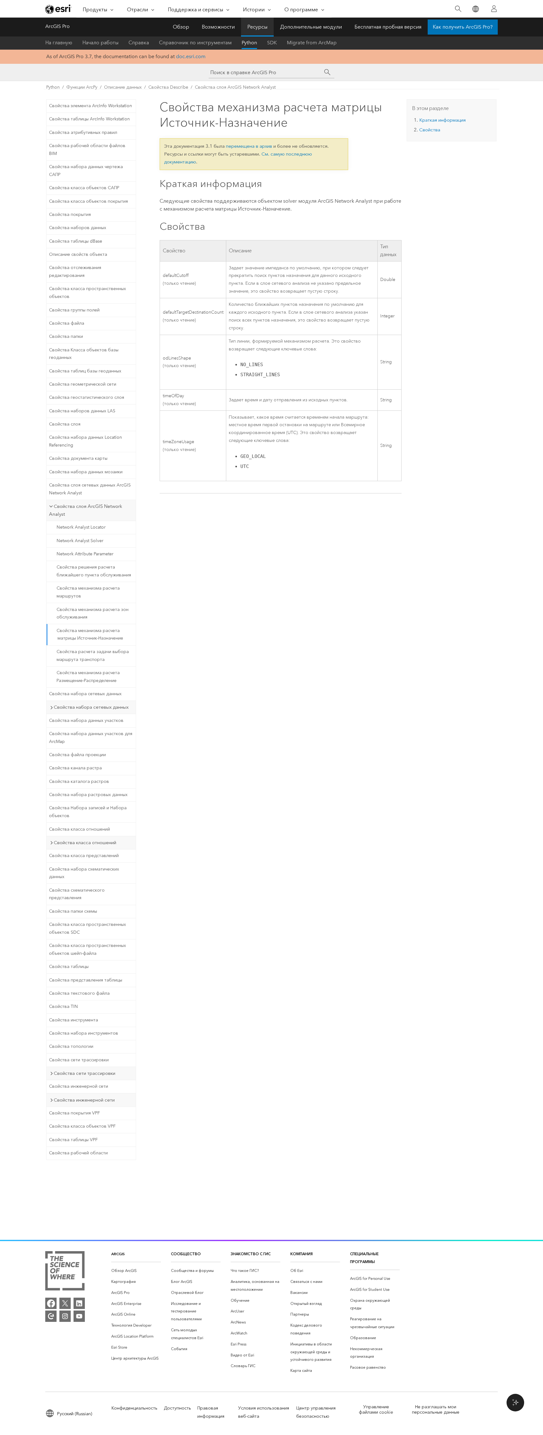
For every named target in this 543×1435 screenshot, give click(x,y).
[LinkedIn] (79, 1303)
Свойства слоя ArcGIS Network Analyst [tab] (85, 510)
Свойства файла (66, 323)
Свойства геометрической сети (82, 384)
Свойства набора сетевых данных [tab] (91, 707)
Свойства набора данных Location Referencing (85, 441)
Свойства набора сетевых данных (85, 693)
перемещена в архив (249, 146)
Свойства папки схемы (73, 911)
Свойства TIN (63, 1006)
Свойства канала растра (75, 768)
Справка (139, 43)
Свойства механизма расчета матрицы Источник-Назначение (90, 634)
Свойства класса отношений (79, 829)
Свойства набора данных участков (86, 720)
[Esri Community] (51, 1316)
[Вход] (494, 8)
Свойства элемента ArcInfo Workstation (90, 105)
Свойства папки (66, 336)
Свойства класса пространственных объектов (87, 292)
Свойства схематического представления (77, 894)
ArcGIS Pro (57, 26)
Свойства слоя (64, 424)
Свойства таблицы (69, 966)
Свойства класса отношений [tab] (85, 842)
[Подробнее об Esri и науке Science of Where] (65, 1272)
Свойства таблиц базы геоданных (85, 371)
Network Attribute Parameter (85, 554)
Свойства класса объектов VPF (82, 1126)
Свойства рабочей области (78, 1153)
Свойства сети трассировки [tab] (84, 1073)
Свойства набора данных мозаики (86, 472)
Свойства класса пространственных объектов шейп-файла (87, 949)
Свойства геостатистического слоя (86, 397)
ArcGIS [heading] (118, 1253)
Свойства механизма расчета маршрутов (88, 592)
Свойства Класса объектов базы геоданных (83, 353)
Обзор (181, 27)
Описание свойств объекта (78, 254)
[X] (65, 1303)
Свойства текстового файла (79, 993)
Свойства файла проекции (77, 754)
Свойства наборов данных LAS (82, 411)
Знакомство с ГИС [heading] (251, 1253)
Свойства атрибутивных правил (83, 132)
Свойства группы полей (74, 310)
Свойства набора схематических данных (84, 873)
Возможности (218, 27)
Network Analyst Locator (81, 527)
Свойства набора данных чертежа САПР (86, 170)
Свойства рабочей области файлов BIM (87, 149)
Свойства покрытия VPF (74, 1113)
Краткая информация (442, 120)
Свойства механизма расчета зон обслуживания (93, 613)
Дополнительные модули (311, 27)
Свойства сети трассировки (79, 1060)
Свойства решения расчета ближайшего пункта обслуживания (94, 571)
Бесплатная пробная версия (387, 27)
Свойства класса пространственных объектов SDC (87, 928)
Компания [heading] (301, 1253)
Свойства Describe (168, 87)
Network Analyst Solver (80, 540)
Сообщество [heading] (186, 1253)
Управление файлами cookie (376, 1409)
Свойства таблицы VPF (73, 1139)
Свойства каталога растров (79, 781)
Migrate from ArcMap (312, 43)
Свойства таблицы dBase (75, 241)
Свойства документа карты (78, 458)
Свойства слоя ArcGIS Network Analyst (235, 87)
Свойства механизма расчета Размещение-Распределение (88, 676)
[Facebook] (51, 1303)
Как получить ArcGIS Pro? (463, 27)
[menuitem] (136, 1270)
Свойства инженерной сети (78, 1086)
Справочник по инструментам (195, 43)
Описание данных (123, 87)
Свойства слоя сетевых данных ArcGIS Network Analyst (90, 489)
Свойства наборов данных (77, 227)
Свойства (429, 130)
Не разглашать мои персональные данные (435, 1409)
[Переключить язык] (475, 9)
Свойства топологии (71, 1046)
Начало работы (100, 43)
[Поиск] (458, 9)
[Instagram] (65, 1316)
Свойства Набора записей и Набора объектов (88, 811)
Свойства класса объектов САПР (84, 187)
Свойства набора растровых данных (88, 794)
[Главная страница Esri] (58, 9)
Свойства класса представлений (84, 855)
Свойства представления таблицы (85, 980)
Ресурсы (257, 27)
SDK (272, 43)
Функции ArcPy (81, 87)
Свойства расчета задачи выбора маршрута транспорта (93, 655)
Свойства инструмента (73, 1020)
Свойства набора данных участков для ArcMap (90, 737)
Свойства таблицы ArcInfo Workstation (89, 119)
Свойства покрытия (70, 214)
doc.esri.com (191, 56)
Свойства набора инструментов (83, 1033)
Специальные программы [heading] (364, 1257)
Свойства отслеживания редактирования (75, 271)
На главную (58, 43)
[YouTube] (79, 1316)
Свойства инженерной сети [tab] (84, 1100)
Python (249, 43)
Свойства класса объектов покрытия (88, 201)
